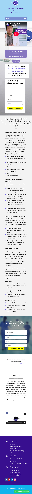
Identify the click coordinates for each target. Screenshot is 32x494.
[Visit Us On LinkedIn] (12, 480)
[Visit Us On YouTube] (9, 480)
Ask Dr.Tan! (16, 61)
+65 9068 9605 (22, 68)
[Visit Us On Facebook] (6, 480)
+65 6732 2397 (17, 12)
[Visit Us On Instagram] (15, 480)
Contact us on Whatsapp (23, 491)
